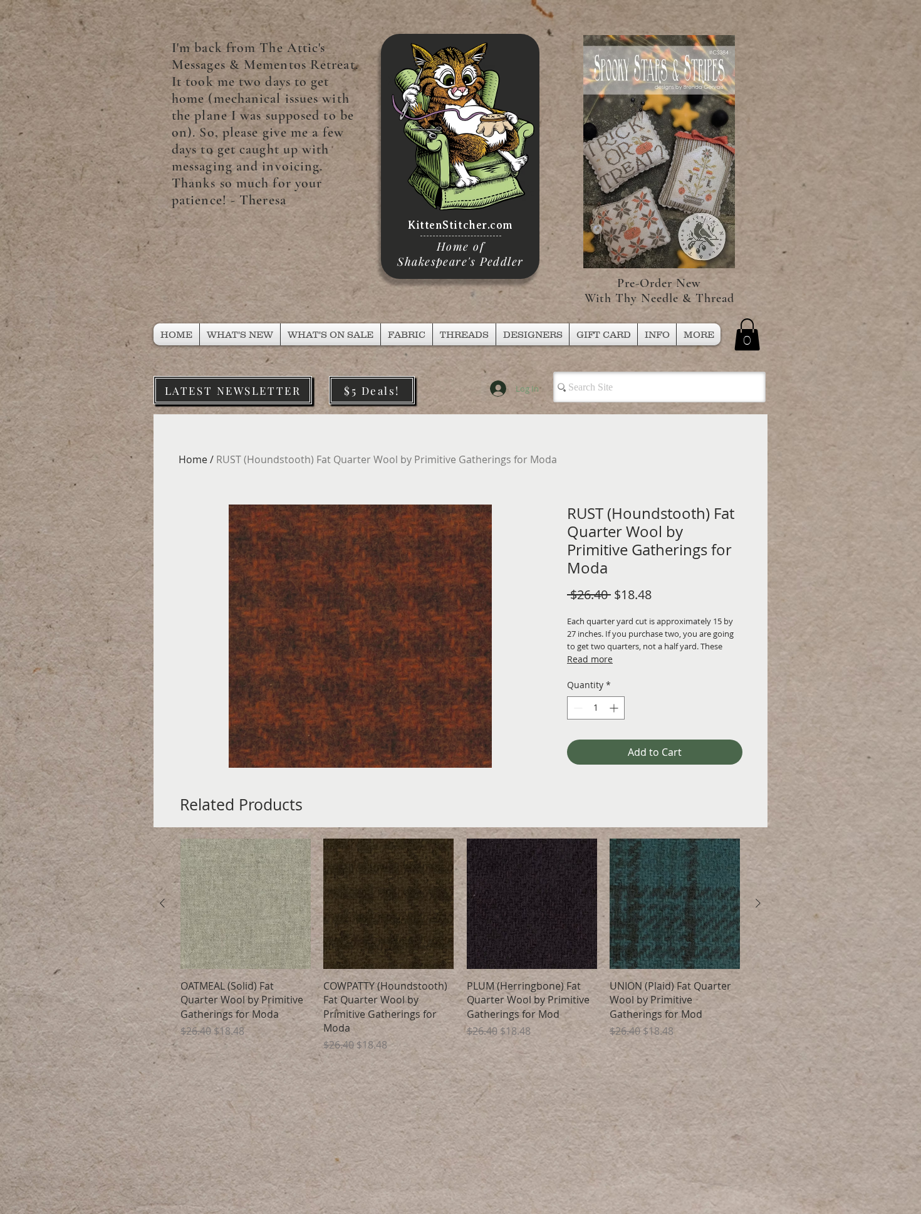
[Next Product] (758, 903)
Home (193, 459)
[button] (464, 334)
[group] (460, 946)
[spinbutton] (596, 708)
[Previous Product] (162, 903)
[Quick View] (245, 904)
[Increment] (615, 708)
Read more (590, 659)
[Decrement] (577, 708)
